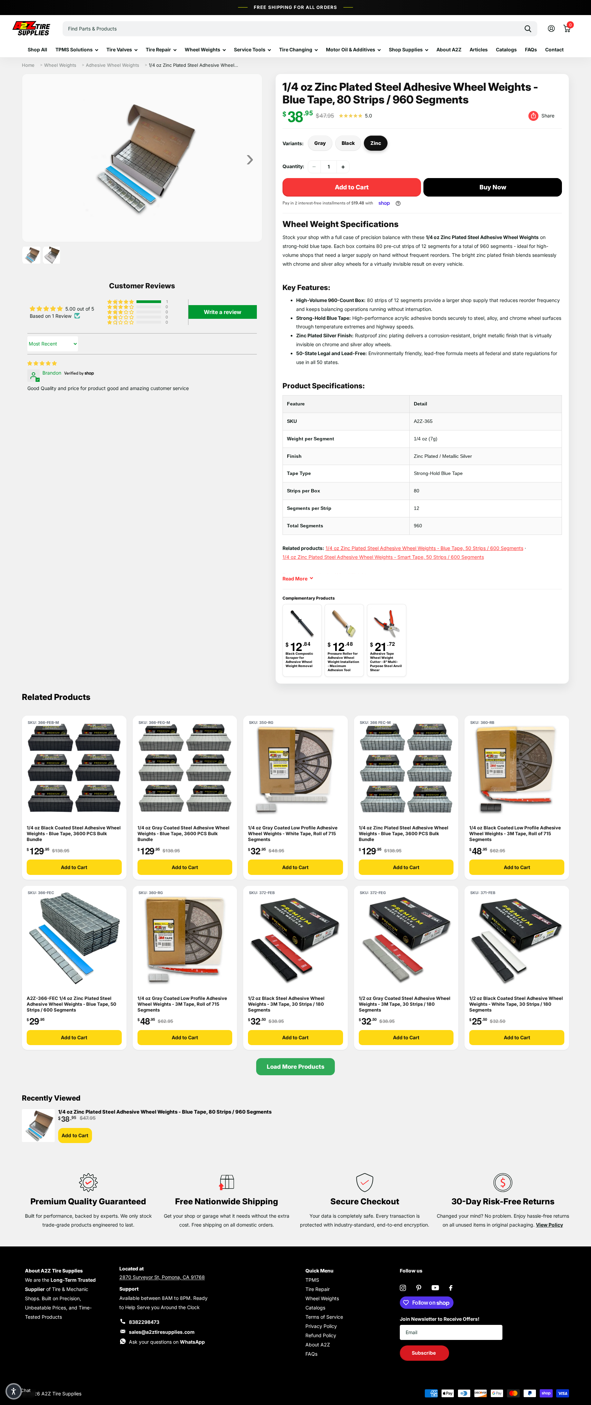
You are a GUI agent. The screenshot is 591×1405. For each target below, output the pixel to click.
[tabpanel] (142, 158)
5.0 (368, 115)
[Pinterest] (418, 1288)
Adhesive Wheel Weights (112, 65)
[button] (343, 167)
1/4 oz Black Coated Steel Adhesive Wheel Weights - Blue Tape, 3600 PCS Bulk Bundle (74, 833)
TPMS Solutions (74, 49)
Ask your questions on (167, 1342)
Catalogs (506, 49)
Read (295, 578)
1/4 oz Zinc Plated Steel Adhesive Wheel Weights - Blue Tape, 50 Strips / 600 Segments (424, 548)
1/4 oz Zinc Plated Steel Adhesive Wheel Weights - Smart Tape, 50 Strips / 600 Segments (383, 557)
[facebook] (450, 1288)
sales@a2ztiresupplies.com (162, 1332)
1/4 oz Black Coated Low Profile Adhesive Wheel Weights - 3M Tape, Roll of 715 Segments (515, 833)
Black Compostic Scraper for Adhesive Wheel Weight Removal (299, 660)
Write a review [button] (222, 312)
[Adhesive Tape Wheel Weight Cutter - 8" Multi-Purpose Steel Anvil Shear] (386, 623)
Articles (479, 49)
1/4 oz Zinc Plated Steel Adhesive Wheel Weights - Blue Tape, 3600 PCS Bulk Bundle (403, 833)
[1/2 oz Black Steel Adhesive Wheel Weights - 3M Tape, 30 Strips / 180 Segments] (295, 938)
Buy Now (493, 187)
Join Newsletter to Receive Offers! (440, 1319)
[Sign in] (551, 28)
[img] (42, 363)
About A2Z (448, 49)
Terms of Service (324, 1317)
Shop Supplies (406, 49)
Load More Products (296, 1066)
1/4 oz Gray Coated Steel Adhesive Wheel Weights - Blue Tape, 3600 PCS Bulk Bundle (183, 833)
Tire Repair (158, 49)
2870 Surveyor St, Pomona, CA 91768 (162, 1277)
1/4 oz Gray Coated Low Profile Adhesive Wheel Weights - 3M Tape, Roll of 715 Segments (182, 1004)
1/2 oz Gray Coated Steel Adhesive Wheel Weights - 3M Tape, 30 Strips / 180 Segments (404, 1004)
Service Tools (249, 49)
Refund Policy (320, 1335)
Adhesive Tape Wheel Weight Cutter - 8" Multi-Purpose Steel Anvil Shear (386, 662)
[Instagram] (403, 1288)
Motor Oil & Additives (350, 49)
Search (527, 28)
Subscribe (424, 1353)
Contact (554, 49)
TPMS (312, 1280)
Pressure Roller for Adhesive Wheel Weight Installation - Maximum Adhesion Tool (343, 662)
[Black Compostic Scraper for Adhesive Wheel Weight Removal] (302, 623)
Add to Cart (74, 867)
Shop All (37, 49)
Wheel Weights (202, 49)
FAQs (531, 49)
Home (28, 65)
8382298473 (144, 1322)
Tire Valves (119, 49)
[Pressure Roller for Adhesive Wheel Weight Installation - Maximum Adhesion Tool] (344, 623)
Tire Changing (295, 49)
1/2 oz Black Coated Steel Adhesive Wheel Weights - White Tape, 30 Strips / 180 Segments (516, 1004)
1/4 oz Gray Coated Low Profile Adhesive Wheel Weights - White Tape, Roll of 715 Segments (293, 833)
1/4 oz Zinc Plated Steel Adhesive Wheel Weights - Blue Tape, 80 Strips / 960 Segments (165, 1112)
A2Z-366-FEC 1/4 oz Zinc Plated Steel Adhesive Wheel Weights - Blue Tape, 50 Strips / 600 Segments (71, 1004)
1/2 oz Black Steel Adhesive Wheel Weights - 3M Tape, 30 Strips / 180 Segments (286, 1004)
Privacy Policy (321, 1326)
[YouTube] (435, 1287)
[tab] (31, 255)
